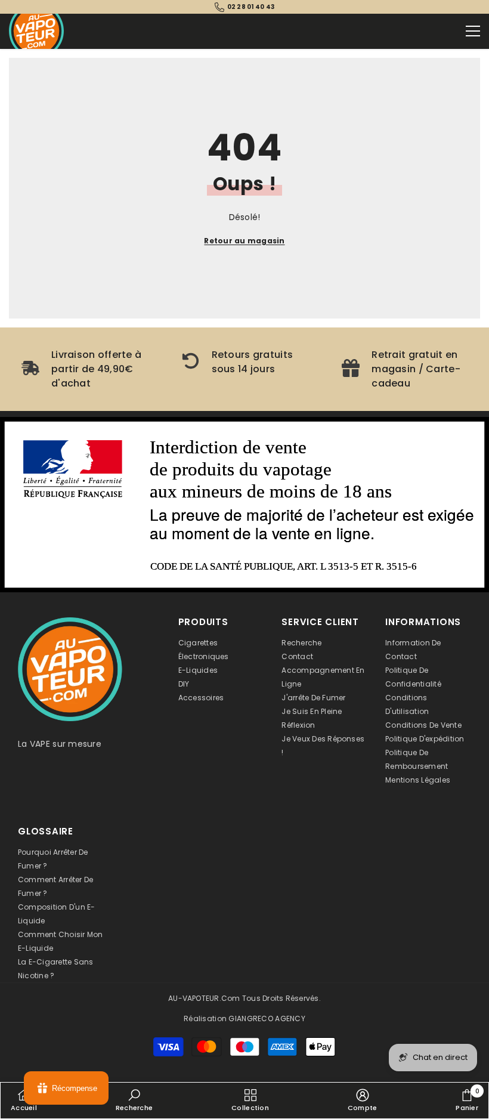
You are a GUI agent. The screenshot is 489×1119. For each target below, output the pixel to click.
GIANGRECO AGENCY (266, 1018)
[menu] (473, 31)
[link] (84, 369)
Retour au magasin (244, 241)
